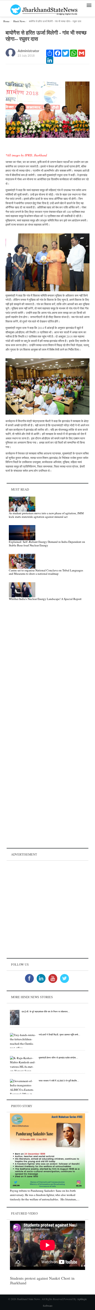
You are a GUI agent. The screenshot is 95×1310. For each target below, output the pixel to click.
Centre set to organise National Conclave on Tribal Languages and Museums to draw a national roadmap (46, 572)
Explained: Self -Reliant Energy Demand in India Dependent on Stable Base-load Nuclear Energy (47, 543)
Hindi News (19, 21)
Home (6, 21)
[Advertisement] (47, 909)
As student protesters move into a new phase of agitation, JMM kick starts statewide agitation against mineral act (46, 515)
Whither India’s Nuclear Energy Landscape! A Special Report (45, 599)
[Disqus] (47, 667)
